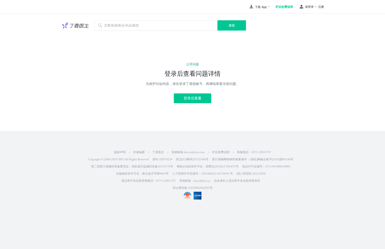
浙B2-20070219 (162, 159)
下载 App (261, 7)
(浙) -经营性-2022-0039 (251, 173)
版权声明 (120, 152)
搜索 (232, 25)
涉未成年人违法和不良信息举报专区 (237, 180)
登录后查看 (192, 98)
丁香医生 (158, 152)
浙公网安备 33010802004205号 (193, 187)
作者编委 (139, 152)
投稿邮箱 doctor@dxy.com (188, 152)
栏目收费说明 (284, 6)
